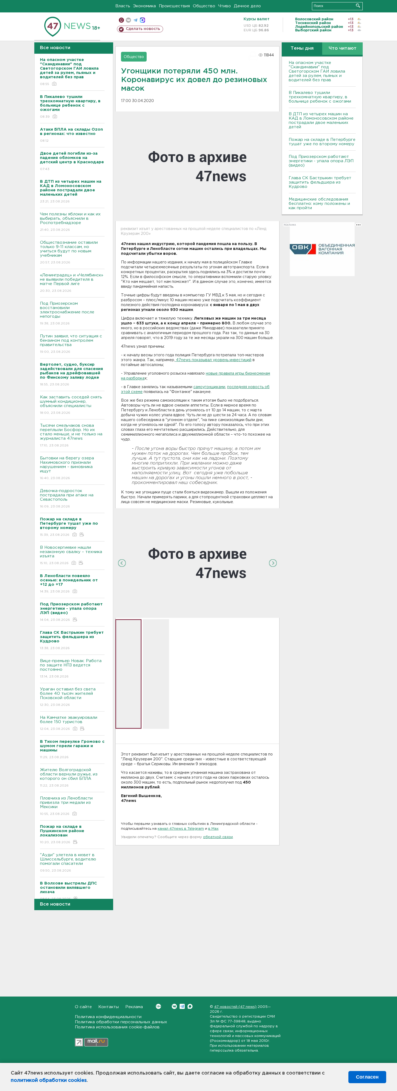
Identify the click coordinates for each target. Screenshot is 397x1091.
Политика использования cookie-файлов (117, 1027)
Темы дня (302, 48)
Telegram (182, 1006)
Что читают (342, 48)
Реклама (134, 1007)
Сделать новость (143, 29)
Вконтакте (174, 1006)
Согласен (367, 1077)
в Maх (213, 828)
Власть (122, 6)
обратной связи (218, 837)
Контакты (108, 1007)
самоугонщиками (209, 387)
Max (190, 1006)
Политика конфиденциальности (108, 1017)
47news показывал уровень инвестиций (213, 360)
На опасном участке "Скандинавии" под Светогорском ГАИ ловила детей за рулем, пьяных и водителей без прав (317, 71)
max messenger (142, 20)
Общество (204, 6)
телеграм (135, 20)
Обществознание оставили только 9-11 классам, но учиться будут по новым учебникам (69, 252)
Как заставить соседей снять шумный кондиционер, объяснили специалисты (71, 404)
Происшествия (174, 6)
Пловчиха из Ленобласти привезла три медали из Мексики (66, 806)
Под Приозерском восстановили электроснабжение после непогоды (67, 313)
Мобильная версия (121, 20)
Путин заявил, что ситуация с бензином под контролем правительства (71, 343)
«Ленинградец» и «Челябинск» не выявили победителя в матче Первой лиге (71, 282)
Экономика (144, 6)
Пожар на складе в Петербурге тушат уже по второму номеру (322, 142)
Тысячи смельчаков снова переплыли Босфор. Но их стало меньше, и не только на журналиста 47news (71, 435)
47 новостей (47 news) (235, 1006)
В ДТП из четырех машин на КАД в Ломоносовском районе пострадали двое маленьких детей (321, 120)
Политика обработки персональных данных (121, 1022)
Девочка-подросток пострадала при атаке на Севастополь (66, 498)
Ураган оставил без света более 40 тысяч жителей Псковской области (68, 696)
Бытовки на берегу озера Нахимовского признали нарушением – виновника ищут (67, 468)
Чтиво (224, 6)
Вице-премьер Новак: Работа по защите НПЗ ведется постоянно (71, 668)
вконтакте (128, 20)
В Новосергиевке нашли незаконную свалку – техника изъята (71, 555)
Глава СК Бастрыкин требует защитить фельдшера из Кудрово (320, 182)
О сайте (83, 1007)
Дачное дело (247, 6)
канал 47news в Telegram (181, 828)
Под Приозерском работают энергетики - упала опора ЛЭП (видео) (321, 161)
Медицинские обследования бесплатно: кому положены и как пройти (319, 204)
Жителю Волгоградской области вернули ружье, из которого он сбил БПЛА (68, 777)
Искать (358, 6)
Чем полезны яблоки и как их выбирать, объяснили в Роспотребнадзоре (70, 221)
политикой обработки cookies (49, 1080)
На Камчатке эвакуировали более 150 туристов (68, 723)
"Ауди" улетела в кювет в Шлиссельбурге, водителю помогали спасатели (68, 862)
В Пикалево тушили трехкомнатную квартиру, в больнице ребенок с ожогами (320, 97)
